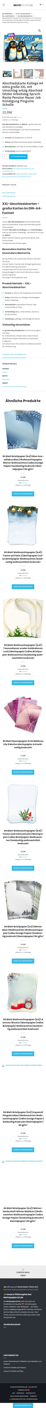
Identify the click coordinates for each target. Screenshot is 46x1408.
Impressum (20, 1393)
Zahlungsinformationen (19, 1396)
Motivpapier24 (7, 14)
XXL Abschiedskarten (25, 16)
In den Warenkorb (18, 156)
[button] (39, 30)
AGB (13, 1393)
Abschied (5, 379)
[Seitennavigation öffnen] (6, 5)
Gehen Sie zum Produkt (23, 494)
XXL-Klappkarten (8, 16)
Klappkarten (22, 176)
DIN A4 (13, 176)
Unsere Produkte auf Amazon (15, 1367)
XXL (30, 176)
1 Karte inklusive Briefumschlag (14, 386)
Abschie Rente (22, 174)
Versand (19, 117)
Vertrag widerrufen (23, 1405)
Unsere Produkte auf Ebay (13, 1371)
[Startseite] (23, 5)
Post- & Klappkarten (23, 14)
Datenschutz (30, 1393)
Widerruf (33, 1396)
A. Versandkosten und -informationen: (24, 1399)
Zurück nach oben (23, 1274)
